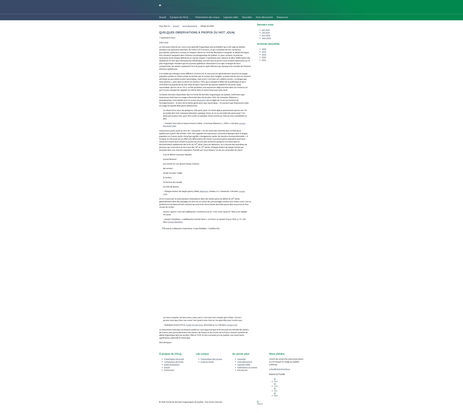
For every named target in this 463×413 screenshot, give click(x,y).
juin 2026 (266, 30)
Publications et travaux (247, 367)
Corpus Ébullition (175, 222)
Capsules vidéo (230, 17)
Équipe (167, 367)
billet (161, 42)
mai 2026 (266, 32)
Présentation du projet (174, 359)
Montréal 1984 (203, 100)
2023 (264, 57)
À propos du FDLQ (179, 17)
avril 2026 (266, 35)
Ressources (282, 17)
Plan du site (242, 370)
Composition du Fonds (173, 361)
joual (166, 42)
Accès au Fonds (207, 361)
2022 (264, 60)
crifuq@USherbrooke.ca (279, 369)
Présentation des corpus (207, 17)
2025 (264, 51)
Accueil (162, 17)
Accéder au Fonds (212, 8)
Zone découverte (264, 17)
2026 (264, 49)
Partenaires (169, 370)
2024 (264, 54)
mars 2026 (266, 38)
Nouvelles (247, 17)
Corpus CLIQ (231, 325)
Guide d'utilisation (172, 364)
